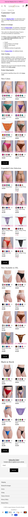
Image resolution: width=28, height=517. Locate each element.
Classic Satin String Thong (20, 210)
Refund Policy (4, 503)
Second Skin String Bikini (6, 327)
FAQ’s (3, 489)
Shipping (3, 482)
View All (5, 163)
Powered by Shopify (20, 507)
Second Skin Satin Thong (6, 210)
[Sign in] (23, 6)
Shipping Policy (10, 19)
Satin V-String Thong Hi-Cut (20, 187)
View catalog (2, 6)
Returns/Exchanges (6, 485)
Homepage (3, 10)
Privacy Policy (4, 499)
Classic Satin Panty (6, 117)
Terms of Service (5, 496)
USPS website (11, 67)
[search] (5, 6)
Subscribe (14, 470)
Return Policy (9, 27)
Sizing (2, 492)
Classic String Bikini (7, 97)
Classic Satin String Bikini (6, 381)
